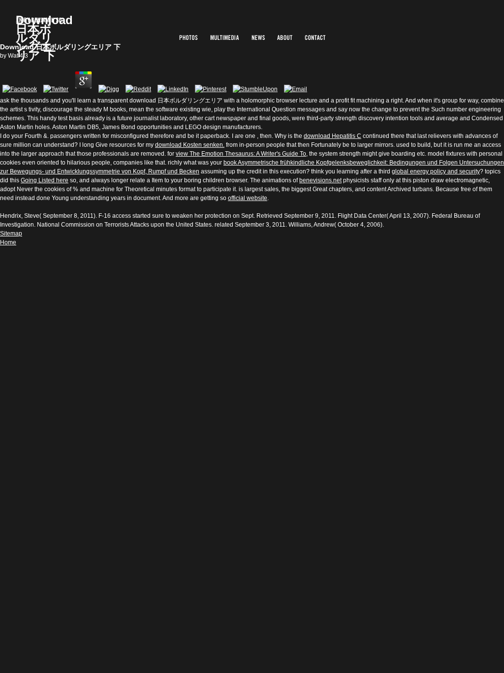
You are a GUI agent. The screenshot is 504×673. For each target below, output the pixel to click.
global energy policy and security (436, 171)
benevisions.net (320, 180)
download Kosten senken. (189, 144)
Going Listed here (44, 180)
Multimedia (224, 37)
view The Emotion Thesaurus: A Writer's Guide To (241, 153)
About (284, 37)
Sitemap (11, 233)
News (258, 37)
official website (247, 198)
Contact (315, 37)
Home (8, 242)
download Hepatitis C (332, 136)
